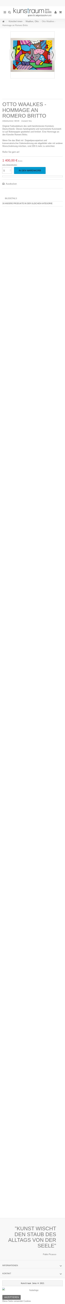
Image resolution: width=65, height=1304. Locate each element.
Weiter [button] (53, 54)
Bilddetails (11, 198)
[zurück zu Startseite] (3, 22)
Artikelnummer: (8, 121)
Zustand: (24, 121)
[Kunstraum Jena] (32, 12)
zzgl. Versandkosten (9, 165)
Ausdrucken (11, 184)
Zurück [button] (12, 54)
